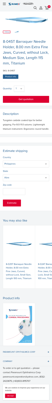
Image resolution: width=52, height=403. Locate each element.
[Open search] (35, 7)
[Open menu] (4, 4)
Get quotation (26, 99)
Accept (10, 396)
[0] (47, 8)
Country (7, 157)
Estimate (12, 202)
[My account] (40, 7)
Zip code (7, 184)
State (5, 171)
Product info (10, 76)
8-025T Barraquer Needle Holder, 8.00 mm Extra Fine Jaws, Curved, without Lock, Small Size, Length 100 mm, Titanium (19, 271)
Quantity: (7, 88)
